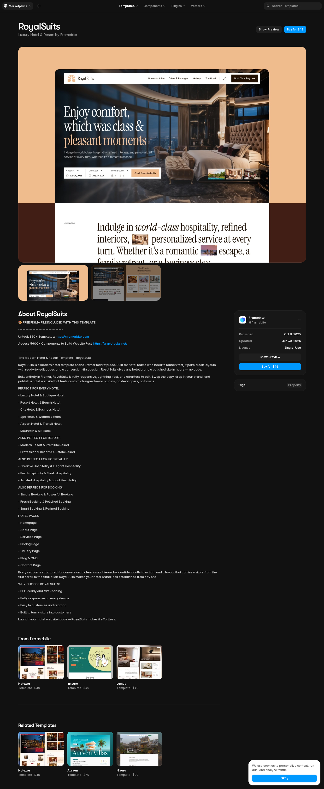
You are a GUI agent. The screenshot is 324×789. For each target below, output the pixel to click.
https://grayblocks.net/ (110, 343)
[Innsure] (90, 667)
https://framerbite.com (72, 336)
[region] (162, 155)
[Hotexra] (41, 667)
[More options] (299, 319)
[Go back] (39, 6)
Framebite (68, 34)
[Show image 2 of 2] (126, 282)
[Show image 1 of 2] (53, 282)
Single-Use (292, 347)
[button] (269, 29)
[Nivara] (139, 754)
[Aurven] (90, 754)
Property (294, 385)
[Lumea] (139, 667)
